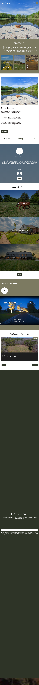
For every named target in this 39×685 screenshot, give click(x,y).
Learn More (4, 131)
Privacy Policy (24, 535)
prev (18, 175)
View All (19, 179)
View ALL (3, 327)
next (21, 175)
